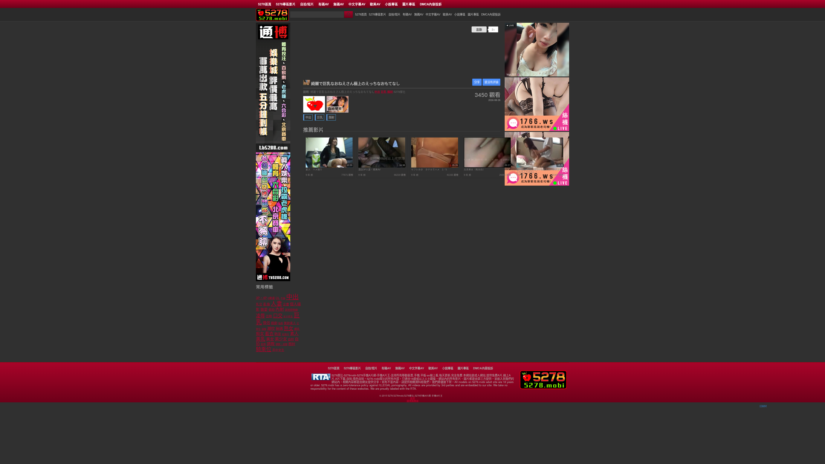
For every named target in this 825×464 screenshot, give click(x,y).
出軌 (269, 316)
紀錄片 (285, 334)
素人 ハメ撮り (314, 169)
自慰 (291, 339)
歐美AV (375, 4)
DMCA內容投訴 (431, 4)
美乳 (260, 339)
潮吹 (271, 328)
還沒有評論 (491, 82)
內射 (279, 309)
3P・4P (261, 298)
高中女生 (278, 350)
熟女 (288, 328)
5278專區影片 (286, 4)
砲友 (277, 334)
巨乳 (384, 92)
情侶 (266, 323)
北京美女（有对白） (474, 169)
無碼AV (338, 4)
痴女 (260, 333)
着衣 (269, 333)
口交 (278, 315)
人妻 (276, 304)
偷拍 (272, 309)
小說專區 (391, 4)
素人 (294, 333)
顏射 (390, 92)
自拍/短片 (307, 4)
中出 (377, 92)
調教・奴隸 (281, 344)
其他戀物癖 (291, 309)
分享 (477, 82)
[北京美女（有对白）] (487, 166)
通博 (412, 398)
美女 (270, 339)
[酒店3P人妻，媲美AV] (381, 166)
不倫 (283, 298)
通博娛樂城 (413, 401)
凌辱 (260, 315)
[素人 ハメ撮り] (329, 166)
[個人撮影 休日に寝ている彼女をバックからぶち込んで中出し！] (539, 166)
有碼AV (323, 4)
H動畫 (271, 298)
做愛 (264, 310)
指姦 (280, 323)
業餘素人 (290, 323)
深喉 (263, 329)
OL (278, 298)
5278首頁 (264, 4)
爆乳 (297, 329)
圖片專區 (408, 4)
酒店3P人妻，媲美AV (369, 169)
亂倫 (266, 304)
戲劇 (274, 323)
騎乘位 (263, 349)
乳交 (259, 304)
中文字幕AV (356, 4)
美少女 (281, 339)
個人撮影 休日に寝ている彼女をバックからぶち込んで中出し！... (539, 170)
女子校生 (288, 316)
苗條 (263, 344)
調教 (271, 344)
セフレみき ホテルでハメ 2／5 (429, 169)
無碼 (279, 329)
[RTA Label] (321, 379)
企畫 (286, 304)
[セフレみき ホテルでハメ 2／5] (434, 166)
